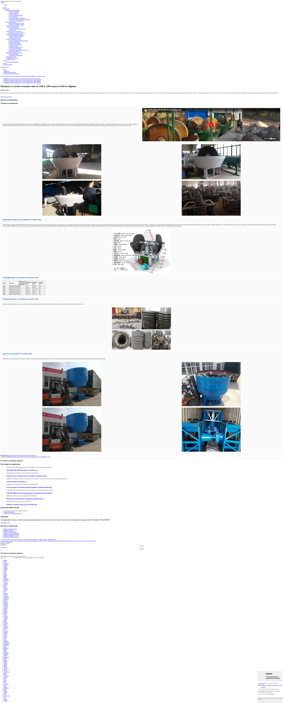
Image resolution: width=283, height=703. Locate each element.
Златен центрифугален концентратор (18, 40)
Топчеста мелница (14, 27)
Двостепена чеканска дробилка (17, 18)
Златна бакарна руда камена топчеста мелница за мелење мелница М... (29, 487)
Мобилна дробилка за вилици (16, 23)
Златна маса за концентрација (87, 540)
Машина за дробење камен (13, 10)
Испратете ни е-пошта (6, 96)
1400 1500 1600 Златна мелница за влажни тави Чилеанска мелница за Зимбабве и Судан (27, 456)
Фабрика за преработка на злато (14, 34)
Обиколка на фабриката (12, 62)
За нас (5, 60)
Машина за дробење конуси (39, 540)
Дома (5, 7)
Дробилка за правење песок (16, 20)
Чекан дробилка (13, 16)
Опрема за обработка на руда (13, 39)
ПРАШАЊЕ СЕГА (5, 522)
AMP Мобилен (51, 539)
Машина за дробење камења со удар (71, 540)
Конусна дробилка (14, 13)
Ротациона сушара (11, 56)
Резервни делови (10, 59)
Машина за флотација (14, 43)
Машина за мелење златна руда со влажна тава (21, 504)
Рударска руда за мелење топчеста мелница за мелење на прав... (27, 476)
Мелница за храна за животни (14, 31)
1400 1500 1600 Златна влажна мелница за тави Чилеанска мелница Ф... (29, 493)
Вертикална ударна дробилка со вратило (19, 19)
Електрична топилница (15, 48)
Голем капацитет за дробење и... (16, 481)
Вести (5, 63)
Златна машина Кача (14, 42)
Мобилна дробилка (11, 22)
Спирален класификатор (15, 44)
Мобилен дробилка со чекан (16, 24)
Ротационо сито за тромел (16, 55)
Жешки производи (33, 539)
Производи (6, 9)
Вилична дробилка (14, 11)
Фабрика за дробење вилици (54, 540)
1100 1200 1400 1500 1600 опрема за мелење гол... (22, 470)
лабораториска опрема (12, 58)
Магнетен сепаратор (14, 51)
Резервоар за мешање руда (16, 47)
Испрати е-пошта (5, 543)
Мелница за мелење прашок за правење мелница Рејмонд (24, 498)
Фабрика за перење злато (15, 36)
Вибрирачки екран (14, 54)
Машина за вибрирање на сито (14, 52)
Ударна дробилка (13, 14)
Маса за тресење (13, 46)
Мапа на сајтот (43, 539)
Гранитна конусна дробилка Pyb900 (10, 540)
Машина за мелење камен (12, 26)
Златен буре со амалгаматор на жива (18, 50)
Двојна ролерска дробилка (16, 15)
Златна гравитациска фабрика (16, 35)
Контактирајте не (8, 64)
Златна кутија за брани (15, 38)
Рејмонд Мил (12, 30)
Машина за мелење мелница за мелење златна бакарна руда (22, 455)
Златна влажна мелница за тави (17, 28)
